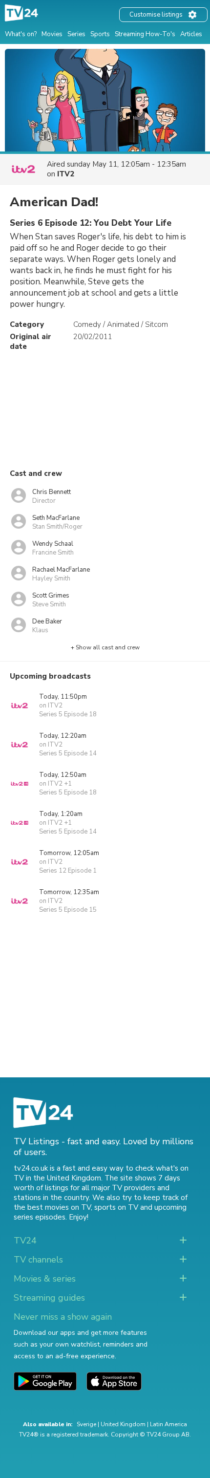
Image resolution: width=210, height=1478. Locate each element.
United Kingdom (123, 1424)
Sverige (86, 1424)
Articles (191, 34)
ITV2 (65, 174)
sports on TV (116, 1207)
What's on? (21, 34)
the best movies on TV (52, 1207)
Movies (52, 34)
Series (76, 34)
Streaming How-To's (145, 34)
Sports (100, 34)
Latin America (168, 1424)
